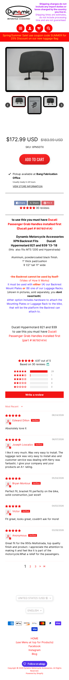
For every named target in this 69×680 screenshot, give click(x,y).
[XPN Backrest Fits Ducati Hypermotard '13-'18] (19, 101)
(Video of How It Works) (34, 280)
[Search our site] (48, 28)
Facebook (35, 646)
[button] (28, 207)
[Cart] (39, 28)
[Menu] (21, 28)
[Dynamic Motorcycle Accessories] (18, 12)
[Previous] (7, 105)
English (33, 610)
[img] (13, 415)
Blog (34, 653)
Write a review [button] (34, 394)
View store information (28, 186)
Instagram (35, 650)
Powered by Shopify (34, 673)
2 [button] (30, 566)
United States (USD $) (33, 598)
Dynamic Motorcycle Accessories (38, 668)
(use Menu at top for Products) (34, 642)
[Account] (30, 28)
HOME (34, 638)
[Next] (61, 105)
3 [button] (35, 566)
